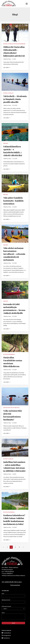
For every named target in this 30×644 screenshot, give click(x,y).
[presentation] (15, 33)
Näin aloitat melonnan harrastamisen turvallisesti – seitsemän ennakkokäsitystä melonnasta (14, 254)
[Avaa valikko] (26, 3)
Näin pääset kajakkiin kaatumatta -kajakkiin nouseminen (13, 200)
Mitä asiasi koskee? (6, 606)
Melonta (5, 143)
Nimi (3, 593)
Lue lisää (6, 67)
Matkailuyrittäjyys (8, 407)
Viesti (3, 612)
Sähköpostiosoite (6, 600)
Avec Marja (8, 59)
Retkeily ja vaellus (8, 43)
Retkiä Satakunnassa (19, 43)
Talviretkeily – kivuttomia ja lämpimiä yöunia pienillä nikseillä (15, 99)
